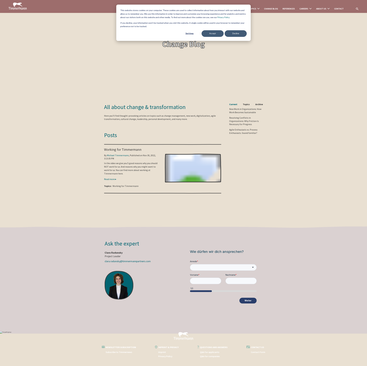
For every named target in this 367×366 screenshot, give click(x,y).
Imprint (162, 352)
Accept (212, 33)
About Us (321, 8)
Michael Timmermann (118, 155)
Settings (190, 33)
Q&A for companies (210, 356)
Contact (339, 8)
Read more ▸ (110, 179)
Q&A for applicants (209, 352)
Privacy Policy (223, 17)
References (289, 8)
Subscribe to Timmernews (119, 352)
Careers (303, 8)
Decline (235, 33)
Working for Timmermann (122, 149)
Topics (252, 8)
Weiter (248, 300)
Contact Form (258, 352)
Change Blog (271, 8)
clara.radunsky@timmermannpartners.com (128, 261)
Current (233, 104)
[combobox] (223, 267)
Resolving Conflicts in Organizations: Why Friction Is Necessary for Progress (244, 121)
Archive (259, 104)
